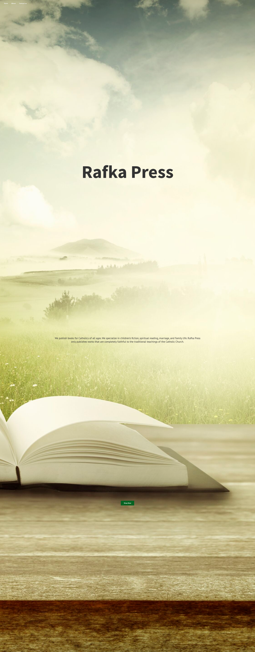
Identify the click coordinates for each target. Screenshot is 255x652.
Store (6, 3)
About (13, 3)
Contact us (23, 3)
